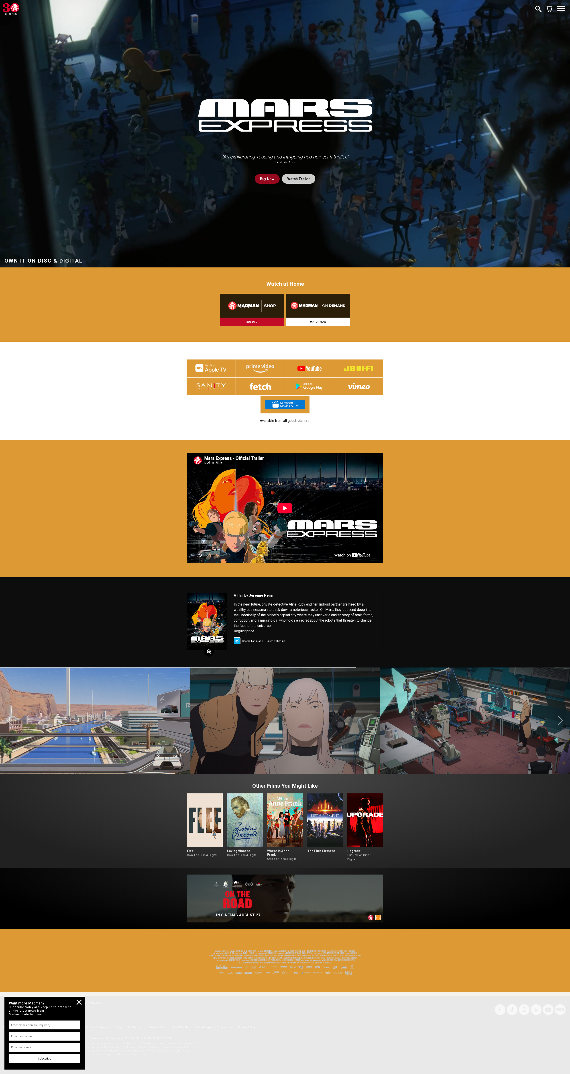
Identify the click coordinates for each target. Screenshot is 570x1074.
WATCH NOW (318, 321)
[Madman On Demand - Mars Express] (318, 306)
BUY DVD (251, 321)
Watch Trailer (298, 179)
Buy (267, 179)
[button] (10, 720)
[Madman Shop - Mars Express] (252, 306)
